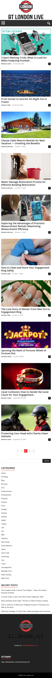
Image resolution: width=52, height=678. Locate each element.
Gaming (4, 513)
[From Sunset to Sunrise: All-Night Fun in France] (26, 83)
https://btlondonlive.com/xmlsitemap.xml (15, 662)
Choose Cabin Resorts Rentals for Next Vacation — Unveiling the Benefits (23, 142)
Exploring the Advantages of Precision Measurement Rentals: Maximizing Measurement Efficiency (23, 226)
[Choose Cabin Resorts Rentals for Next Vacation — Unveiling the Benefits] (26, 125)
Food (3, 506)
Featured (4, 498)
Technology (5, 556)
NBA (2, 535)
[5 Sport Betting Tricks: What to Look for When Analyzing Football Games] (26, 42)
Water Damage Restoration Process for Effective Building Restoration (23, 183)
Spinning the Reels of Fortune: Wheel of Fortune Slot (23, 352)
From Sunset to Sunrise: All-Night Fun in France (24, 100)
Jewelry (4, 524)
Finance (4, 502)
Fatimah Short (6, 356)
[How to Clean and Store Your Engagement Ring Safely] (26, 252)
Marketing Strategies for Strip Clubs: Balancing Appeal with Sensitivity (25, 611)
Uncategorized (6, 567)
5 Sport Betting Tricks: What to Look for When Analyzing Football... (24, 59)
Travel (3, 564)
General (4, 517)
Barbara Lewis (6, 64)
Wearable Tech (6, 571)
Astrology (4, 477)
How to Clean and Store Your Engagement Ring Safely (25, 269)
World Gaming (6, 575)
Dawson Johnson (7, 146)
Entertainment (6, 495)
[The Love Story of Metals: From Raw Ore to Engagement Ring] (26, 293)
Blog (2, 480)
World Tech (5, 578)
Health (3, 520)
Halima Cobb (5, 105)
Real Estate (5, 542)
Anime (3, 473)
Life (2, 531)
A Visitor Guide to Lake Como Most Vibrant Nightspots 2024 (22, 597)
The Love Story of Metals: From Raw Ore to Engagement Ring (25, 311)
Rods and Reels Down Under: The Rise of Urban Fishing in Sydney (24, 601)
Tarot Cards (5, 553)
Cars (2, 488)
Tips (2, 560)
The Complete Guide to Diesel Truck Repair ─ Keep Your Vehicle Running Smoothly (24, 591)
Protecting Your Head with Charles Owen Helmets (24, 435)
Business (4, 484)
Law (2, 527)
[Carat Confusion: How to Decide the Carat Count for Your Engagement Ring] (26, 376)
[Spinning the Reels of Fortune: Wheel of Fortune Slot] (26, 335)
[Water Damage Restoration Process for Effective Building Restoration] (26, 166)
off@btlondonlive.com (30, 645)
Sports (3, 549)
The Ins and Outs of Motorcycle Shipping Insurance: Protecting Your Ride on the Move (25, 606)
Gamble (4, 509)
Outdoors (4, 538)
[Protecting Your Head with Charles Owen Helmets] (26, 418)
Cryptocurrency (6, 491)
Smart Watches (6, 546)
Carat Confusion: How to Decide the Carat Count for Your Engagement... (25, 393)
